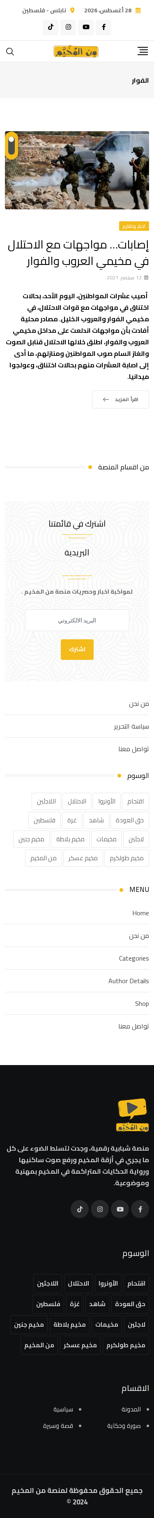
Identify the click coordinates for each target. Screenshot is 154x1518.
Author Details (128, 981)
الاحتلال (77, 801)
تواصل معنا (133, 749)
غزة (72, 820)
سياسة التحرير (131, 726)
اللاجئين (46, 801)
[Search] (10, 51)
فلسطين (44, 820)
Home (140, 913)
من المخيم (43, 858)
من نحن (139, 703)
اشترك (77, 649)
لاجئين (136, 839)
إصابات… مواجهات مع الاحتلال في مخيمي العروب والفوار (78, 252)
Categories (134, 958)
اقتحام (135, 801)
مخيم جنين (31, 839)
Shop (142, 1003)
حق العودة (130, 820)
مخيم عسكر (83, 858)
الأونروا (106, 801)
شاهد (96, 820)
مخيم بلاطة (70, 839)
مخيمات (107, 839)
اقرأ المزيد (126, 399)
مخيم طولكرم (127, 858)
